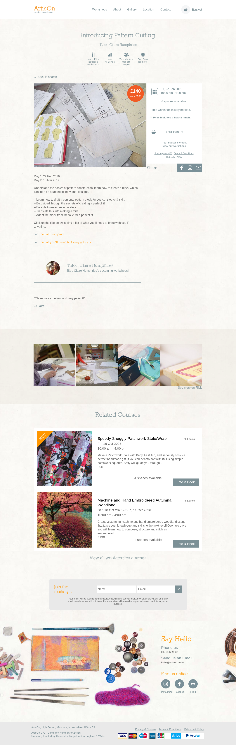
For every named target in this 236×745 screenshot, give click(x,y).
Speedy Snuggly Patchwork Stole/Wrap (132, 438)
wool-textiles (118, 558)
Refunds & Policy (194, 729)
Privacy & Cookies (145, 729)
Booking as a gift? (163, 153)
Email (198, 168)
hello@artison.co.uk (172, 662)
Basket (197, 9)
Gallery (132, 9)
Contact (165, 9)
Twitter (190, 168)
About (117, 9)
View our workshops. (174, 145)
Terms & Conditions (184, 153)
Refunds (170, 157)
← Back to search (45, 76)
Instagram (165, 691)
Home (46, 9)
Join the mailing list (64, 589)
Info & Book (186, 482)
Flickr (193, 691)
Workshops (99, 9)
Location (148, 9)
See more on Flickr (190, 387)
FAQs (179, 157)
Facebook (181, 168)
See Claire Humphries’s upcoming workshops (98, 270)
